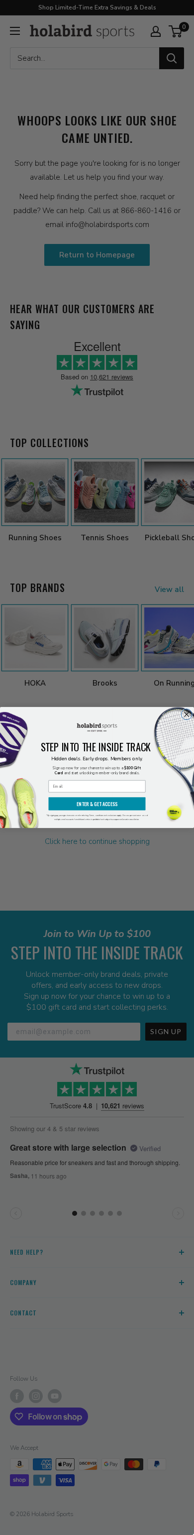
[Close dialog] (186, 714)
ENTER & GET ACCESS (97, 804)
